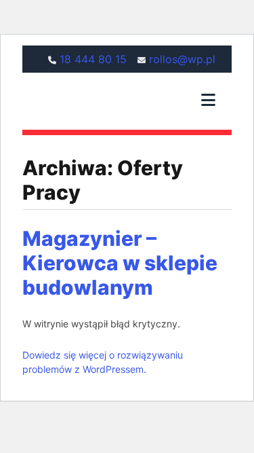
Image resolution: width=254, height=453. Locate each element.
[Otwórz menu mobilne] (208, 101)
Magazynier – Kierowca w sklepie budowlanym (119, 263)
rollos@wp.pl (182, 59)
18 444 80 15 (93, 59)
